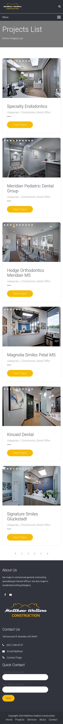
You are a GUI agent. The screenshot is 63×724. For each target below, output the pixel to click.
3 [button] (10, 61)
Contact (53, 719)
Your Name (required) (13, 684)
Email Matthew (15, 651)
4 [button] (14, 61)
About (42, 719)
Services (32, 719)
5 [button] (17, 61)
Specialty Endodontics (27, 106)
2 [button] (7, 61)
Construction (28, 112)
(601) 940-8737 (15, 645)
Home (5, 38)
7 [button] (23, 61)
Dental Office (43, 112)
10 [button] (32, 61)
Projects (19, 719)
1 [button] (4, 61)
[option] (31, 157)
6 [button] (20, 61)
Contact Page (14, 657)
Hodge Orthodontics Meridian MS (25, 273)
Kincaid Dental (20, 434)
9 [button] (29, 61)
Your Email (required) (13, 672)
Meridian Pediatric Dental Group (30, 188)
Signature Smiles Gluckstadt (22, 516)
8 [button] (26, 61)
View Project (20, 124)
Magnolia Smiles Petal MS (31, 355)
